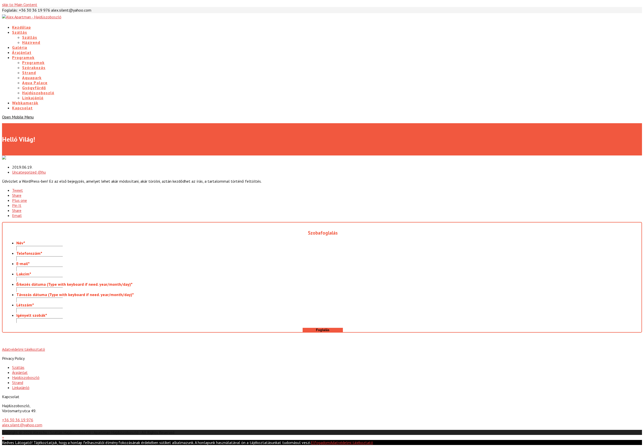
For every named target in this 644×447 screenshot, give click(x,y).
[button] (17, 190)
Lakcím (23, 273)
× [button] (3, 437)
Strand (17, 382)
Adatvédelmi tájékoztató (23, 349)
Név (20, 242)
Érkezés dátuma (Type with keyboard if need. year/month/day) (74, 284)
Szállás (18, 367)
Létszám (25, 304)
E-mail (23, 263)
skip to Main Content (19, 4)
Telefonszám (29, 253)
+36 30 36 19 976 (17, 419)
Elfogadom (320, 442)
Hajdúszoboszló (25, 377)
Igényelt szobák (31, 315)
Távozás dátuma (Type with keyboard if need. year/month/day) (75, 294)
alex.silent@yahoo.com (22, 424)
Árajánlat (20, 372)
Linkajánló (20, 387)
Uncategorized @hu (29, 172)
